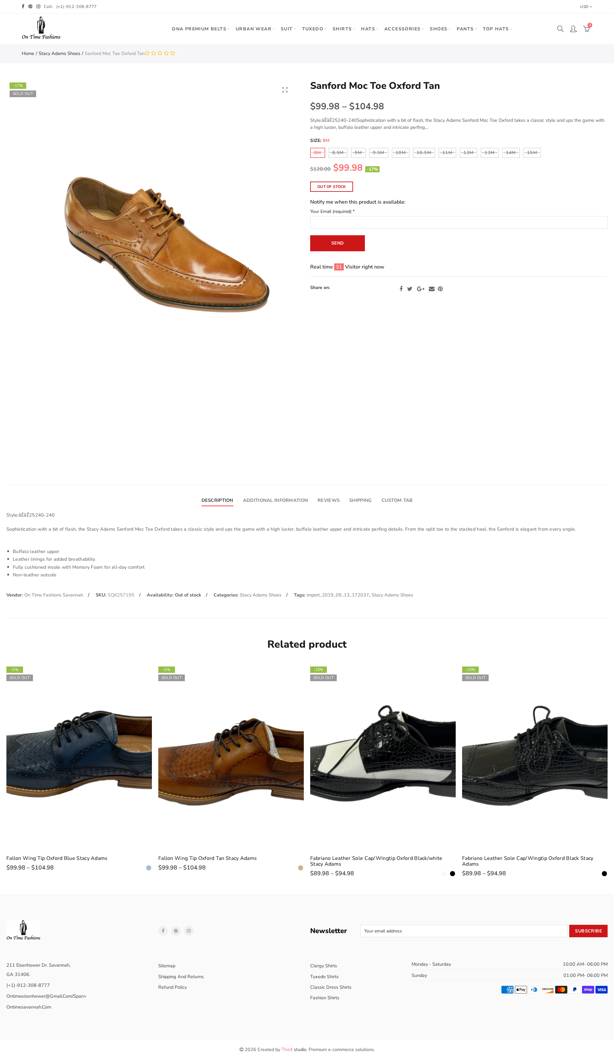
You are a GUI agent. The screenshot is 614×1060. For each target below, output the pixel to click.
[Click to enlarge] (285, 89)
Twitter (410, 289)
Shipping (360, 500)
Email (432, 289)
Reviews (329, 500)
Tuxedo (312, 29)
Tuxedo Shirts (324, 976)
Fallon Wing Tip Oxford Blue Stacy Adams (57, 858)
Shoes (438, 29)
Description (217, 500)
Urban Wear (254, 29)
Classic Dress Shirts (330, 987)
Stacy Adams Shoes (59, 53)
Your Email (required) (332, 211)
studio (293, 1049)
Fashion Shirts (324, 997)
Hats (368, 29)
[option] (79, 767)
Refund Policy (172, 987)
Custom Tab (397, 500)
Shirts (342, 29)
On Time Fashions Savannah (53, 595)
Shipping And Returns (181, 976)
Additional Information (275, 500)
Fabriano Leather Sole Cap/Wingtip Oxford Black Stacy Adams (528, 861)
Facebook (401, 289)
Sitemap (166, 966)
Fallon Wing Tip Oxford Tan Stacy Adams (207, 858)
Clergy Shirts (323, 966)
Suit (287, 29)
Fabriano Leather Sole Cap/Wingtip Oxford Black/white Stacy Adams (376, 861)
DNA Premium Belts (199, 29)
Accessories (402, 29)
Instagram (188, 931)
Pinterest (440, 289)
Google (420, 289)
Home (28, 53)
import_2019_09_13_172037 (338, 595)
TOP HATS (496, 29)
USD (584, 6)
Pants (465, 29)
